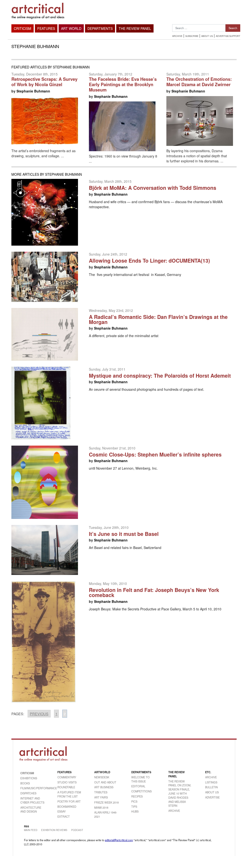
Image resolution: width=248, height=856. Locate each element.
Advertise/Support (228, 36)
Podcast (77, 830)
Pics (134, 801)
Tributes (100, 792)
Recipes (137, 796)
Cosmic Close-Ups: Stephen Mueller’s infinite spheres (155, 454)
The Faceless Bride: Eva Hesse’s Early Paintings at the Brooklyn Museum (123, 84)
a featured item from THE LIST (69, 794)
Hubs (135, 811)
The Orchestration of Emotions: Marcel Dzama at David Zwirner (199, 82)
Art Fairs (101, 797)
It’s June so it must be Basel (124, 534)
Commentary (66, 777)
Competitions (141, 791)
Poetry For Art (69, 801)
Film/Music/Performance (32, 788)
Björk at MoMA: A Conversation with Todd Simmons (152, 187)
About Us (207, 36)
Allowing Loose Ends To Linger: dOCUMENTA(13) (149, 260)
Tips (134, 806)
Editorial (138, 786)
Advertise (212, 797)
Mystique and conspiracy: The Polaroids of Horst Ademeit (160, 375)
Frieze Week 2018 (106, 802)
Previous (39, 713)
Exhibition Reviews (54, 830)
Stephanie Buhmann (33, 91)
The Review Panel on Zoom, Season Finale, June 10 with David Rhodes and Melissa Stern (179, 793)
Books (25, 783)
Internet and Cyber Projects (32, 800)
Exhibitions (28, 778)
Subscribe (191, 36)
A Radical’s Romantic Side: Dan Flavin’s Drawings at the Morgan (158, 319)
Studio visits (67, 782)
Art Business (103, 787)
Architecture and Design (30, 810)
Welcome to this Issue (140, 779)
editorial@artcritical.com (119, 840)
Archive (177, 36)
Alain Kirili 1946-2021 (105, 814)
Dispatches (28, 793)
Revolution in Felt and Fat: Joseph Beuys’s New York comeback (154, 592)
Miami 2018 (101, 807)
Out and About (105, 782)
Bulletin (211, 787)
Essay (61, 811)
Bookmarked (66, 806)
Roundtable (66, 787)
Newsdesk (101, 777)
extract (63, 816)
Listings (211, 782)
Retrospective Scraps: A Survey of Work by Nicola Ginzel (44, 82)
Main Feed (30, 830)
